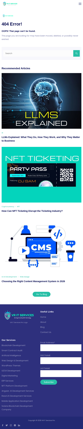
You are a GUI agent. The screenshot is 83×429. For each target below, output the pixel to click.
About (43, 322)
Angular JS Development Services (18, 391)
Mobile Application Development (17, 401)
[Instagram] (11, 425)
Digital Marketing (10, 375)
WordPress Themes (11, 365)
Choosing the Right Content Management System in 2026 (33, 281)
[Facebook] (3, 425)
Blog (42, 327)
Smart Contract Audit (12, 350)
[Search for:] (41, 53)
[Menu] (80, 3)
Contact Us (45, 332)
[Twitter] (7, 425)
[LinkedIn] (19, 425)
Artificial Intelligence (11, 355)
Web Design (25, 277)
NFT (18, 206)
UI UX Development (9, 277)
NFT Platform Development (14, 385)
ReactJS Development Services (17, 396)
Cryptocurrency (8, 206)
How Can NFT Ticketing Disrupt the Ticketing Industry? (32, 211)
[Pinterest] (15, 425)
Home (43, 317)
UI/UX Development (11, 370)
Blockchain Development (13, 345)
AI (2, 133)
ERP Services (8, 380)
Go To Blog (41, 294)
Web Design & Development (15, 360)
